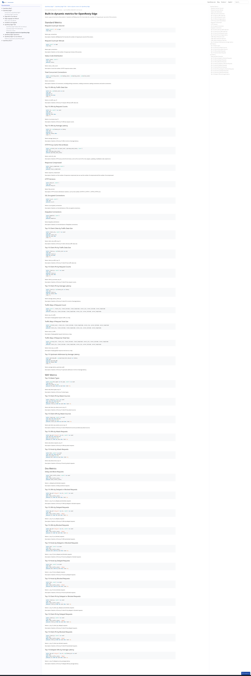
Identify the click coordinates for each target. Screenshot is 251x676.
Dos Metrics (213, 54)
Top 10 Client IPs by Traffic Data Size (219, 31)
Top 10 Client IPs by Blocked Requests (219, 72)
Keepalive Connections (216, 28)
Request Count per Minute (217, 10)
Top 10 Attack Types (215, 45)
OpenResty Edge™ (49, 6)
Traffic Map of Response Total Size (218, 40)
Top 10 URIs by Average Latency (218, 19)
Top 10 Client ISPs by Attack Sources (219, 49)
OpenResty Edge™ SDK (60, 6)
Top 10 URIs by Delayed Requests (218, 60)
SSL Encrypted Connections (217, 26)
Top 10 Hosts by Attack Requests (218, 53)
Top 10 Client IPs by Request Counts (219, 33)
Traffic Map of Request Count (217, 36)
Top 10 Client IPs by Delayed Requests (219, 70)
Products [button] (223, 2)
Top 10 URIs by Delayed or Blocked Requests (221, 58)
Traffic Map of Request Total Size (218, 38)
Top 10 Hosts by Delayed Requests (219, 65)
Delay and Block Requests (217, 56)
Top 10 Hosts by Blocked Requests (219, 67)
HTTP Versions (214, 24)
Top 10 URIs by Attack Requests (218, 51)
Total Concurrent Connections (217, 13)
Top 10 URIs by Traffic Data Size (218, 15)
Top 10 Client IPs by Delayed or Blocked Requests (222, 69)
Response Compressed (216, 22)
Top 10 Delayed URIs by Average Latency (220, 74)
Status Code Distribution (216, 12)
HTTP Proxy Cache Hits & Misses (218, 20)
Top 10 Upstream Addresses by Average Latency (222, 42)
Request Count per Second (217, 8)
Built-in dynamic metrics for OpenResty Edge (79, 6)
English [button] (230, 2)
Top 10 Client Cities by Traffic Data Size (220, 29)
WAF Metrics (213, 44)
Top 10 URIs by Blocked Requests (218, 61)
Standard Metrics (214, 6)
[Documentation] (4, 2)
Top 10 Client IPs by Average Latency (219, 35)
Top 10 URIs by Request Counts (218, 17)
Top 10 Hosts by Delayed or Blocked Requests (221, 63)
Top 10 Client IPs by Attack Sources (219, 47)
